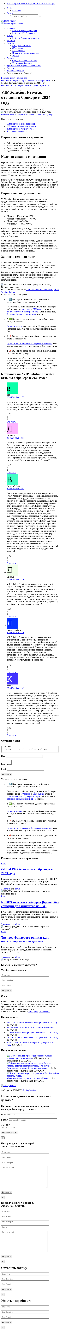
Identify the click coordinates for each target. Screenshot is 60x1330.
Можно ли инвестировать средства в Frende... (28, 1078)
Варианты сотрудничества (20, 129)
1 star (45, 749)
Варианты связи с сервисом (21, 124)
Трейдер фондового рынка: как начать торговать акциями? (25, 939)
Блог (3, 863)
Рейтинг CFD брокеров (23, 33)
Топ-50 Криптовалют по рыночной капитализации (31, 3)
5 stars (9, 749)
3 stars (27, 749)
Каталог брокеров (15, 70)
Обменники (18, 48)
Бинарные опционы (21, 45)
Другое (15, 55)
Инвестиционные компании (25, 53)
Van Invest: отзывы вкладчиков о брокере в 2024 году (32, 1022)
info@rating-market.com (39, 1011)
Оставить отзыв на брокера (40, 114)
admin (17, 889)
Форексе (26, 309)
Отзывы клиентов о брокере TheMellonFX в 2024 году (32, 1032)
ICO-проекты (18, 50)
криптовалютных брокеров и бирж (23, 312)
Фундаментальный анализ (24, 60)
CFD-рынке (38, 309)
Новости (11, 40)
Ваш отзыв (6, 764)
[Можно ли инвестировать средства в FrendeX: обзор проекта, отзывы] (33, 1076)
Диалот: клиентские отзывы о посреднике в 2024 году (32, 1037)
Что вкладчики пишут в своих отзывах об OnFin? (30, 1027)
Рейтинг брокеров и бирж (13, 80)
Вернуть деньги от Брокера (14, 78)
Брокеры (11, 28)
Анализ (10, 58)
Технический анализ (22, 63)
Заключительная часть (18, 131)
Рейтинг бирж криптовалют (25, 38)
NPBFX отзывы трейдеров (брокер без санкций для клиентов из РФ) (30, 904)
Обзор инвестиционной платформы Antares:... (29, 1068)
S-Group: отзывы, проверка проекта (29, 1057)
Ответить (11, 422)
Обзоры (10, 43)
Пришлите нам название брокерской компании (29, 343)
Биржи (10, 35)
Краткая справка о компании (21, 126)
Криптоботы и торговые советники (24, 65)
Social (9, 8)
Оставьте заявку (14, 326)
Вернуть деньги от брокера (14, 114)
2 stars (36, 749)
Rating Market (29, 1090)
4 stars (18, 749)
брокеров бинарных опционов (21, 314)
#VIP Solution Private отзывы (39, 289)
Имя (3, 756)
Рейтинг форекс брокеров (24, 30)
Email (3, 769)
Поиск (10, 13)
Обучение (11, 68)
